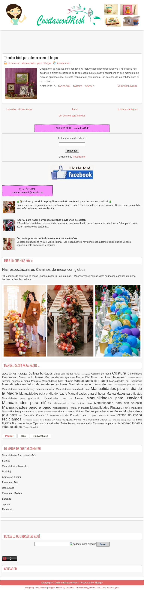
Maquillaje (136, 407)
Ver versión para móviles (72, 115)
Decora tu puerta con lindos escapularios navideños (46, 238)
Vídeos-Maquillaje (31, 427)
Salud (139, 419)
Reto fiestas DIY (48, 420)
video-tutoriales (132, 423)
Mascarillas (8, 411)
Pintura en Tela (10, 482)
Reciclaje (7, 471)
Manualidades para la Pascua (65, 398)
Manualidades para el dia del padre (43, 393)
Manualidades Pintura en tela (110, 407)
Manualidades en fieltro (18, 384)
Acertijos (23, 373)
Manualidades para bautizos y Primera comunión (29, 389)
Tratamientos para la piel (107, 423)
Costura (120, 373)
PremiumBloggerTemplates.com (90, 587)
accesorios (10, 373)
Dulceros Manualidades (48, 377)
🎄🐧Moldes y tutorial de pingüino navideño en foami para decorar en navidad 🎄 (64, 201)
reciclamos (12, 419)
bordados (47, 373)
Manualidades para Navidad (114, 398)
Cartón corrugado (82, 374)
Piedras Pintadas (107, 415)
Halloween (120, 377)
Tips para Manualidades (47, 423)
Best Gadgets (112, 587)
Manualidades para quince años (74, 403)
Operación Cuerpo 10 (37, 415)
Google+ (90, 86)
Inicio (75, 109)
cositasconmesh (70, 582)
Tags (23, 436)
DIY (29, 378)
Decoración (14, 63)
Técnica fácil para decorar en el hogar (31, 58)
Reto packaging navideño (124, 420)
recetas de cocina (129, 415)
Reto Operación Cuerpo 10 (97, 419)
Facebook (64, 86)
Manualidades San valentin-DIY (19, 455)
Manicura (36, 381)
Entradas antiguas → (129, 109)
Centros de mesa (101, 373)
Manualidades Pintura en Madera (71, 407)
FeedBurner (79, 156)
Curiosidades (135, 373)
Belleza (34, 373)
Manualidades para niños (28, 402)
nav (21, 415)
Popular (9, 436)
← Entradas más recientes (17, 109)
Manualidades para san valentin (118, 403)
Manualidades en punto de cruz (91, 384)
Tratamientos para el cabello (77, 423)
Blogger (98, 582)
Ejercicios (70, 377)
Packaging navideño (60, 415)
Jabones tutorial (135, 378)
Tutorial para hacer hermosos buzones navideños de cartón (51, 219)
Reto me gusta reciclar (69, 419)
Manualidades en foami (52, 384)
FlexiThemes (41, 587)
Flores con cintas (101, 377)
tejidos (7, 423)
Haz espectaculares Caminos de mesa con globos (43, 269)
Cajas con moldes (64, 373)
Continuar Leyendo (127, 86)
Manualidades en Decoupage (125, 381)
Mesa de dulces (67, 411)
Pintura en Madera (12, 493)
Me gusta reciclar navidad (46, 412)
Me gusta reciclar (25, 411)
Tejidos (6, 504)
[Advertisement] (32, 41)
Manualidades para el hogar (36, 63)
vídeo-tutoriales (12, 426)
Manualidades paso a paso (27, 407)
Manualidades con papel (91, 380)
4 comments (63, 63)
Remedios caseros (31, 420)
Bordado (6, 498)
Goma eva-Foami (11, 477)
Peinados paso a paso (84, 415)
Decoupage (8, 487)
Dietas (23, 377)
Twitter (77, 86)
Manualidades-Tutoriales (15, 466)
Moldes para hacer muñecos (104, 411)
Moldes (80, 411)
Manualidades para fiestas (124, 393)
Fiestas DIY (83, 377)
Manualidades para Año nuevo (128, 385)
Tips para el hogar (22, 423)
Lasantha (70, 587)
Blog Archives (40, 436)
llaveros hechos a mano (16, 381)
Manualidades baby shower (58, 381)
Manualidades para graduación (23, 398)
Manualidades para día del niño (73, 389)
